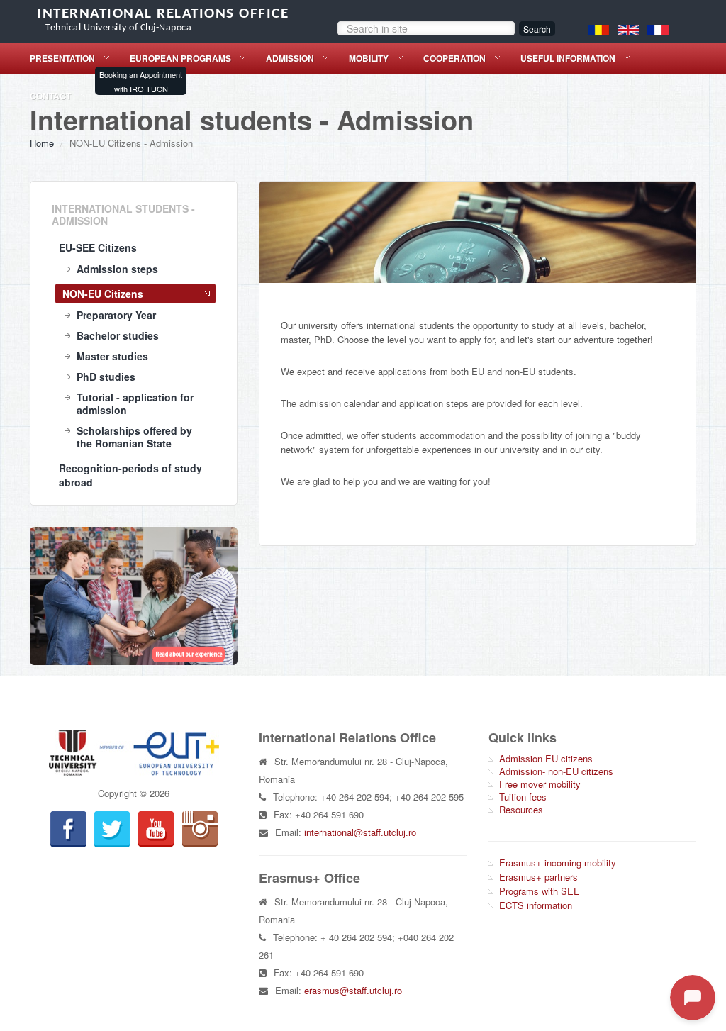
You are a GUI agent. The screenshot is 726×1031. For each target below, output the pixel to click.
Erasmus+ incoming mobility (557, 862)
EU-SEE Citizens (98, 247)
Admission (290, 58)
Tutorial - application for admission (135, 403)
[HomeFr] (658, 28)
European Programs (180, 58)
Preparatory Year (116, 315)
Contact (50, 95)
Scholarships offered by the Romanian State (134, 436)
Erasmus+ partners (538, 877)
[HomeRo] (598, 28)
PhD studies (106, 376)
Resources (521, 809)
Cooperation (454, 58)
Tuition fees (523, 796)
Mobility (369, 58)
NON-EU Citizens (102, 293)
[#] (134, 596)
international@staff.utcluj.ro (360, 832)
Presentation (62, 58)
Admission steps (117, 269)
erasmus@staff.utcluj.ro (353, 990)
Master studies (112, 356)
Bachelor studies (118, 335)
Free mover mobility (540, 784)
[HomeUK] (628, 28)
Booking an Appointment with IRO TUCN (140, 81)
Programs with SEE (539, 891)
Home (42, 143)
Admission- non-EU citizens (556, 771)
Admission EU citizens (546, 758)
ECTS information (535, 905)
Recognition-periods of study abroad (130, 475)
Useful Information (567, 58)
